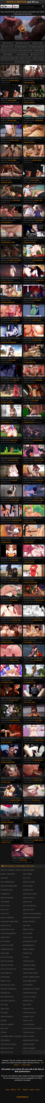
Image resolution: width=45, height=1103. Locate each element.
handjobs (5, 977)
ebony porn (39, 460)
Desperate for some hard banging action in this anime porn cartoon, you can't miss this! (34, 512)
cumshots (23, 54)
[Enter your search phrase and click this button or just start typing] (42, 6)
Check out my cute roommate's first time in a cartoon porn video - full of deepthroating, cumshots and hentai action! (34, 532)
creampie (40, 51)
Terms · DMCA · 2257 (13, 1089)
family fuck (6, 240)
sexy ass (5, 910)
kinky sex (38, 200)
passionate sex (30, 682)
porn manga (14, 262)
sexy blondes (7, 742)
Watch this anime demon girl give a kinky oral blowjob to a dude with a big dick (34, 272)
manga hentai (7, 282)
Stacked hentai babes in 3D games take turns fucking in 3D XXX (34, 632)
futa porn (12, 100)
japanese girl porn (9, 921)
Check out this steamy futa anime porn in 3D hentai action (11, 672)
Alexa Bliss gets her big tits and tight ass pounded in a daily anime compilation (34, 392)
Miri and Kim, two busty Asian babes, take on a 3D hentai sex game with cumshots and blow (34, 432)
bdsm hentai (29, 200)
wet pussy (26, 58)
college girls (29, 997)
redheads (5, 993)
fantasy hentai (8, 1001)
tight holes (15, 80)
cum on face (38, 54)
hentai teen (29, 462)
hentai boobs (29, 302)
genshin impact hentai (11, 1036)
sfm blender (29, 969)
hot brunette (7, 222)
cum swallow (29, 1012)
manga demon (7, 1024)
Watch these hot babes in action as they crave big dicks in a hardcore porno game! (34, 312)
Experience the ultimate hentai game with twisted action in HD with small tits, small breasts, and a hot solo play (11, 592)
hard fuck (6, 560)
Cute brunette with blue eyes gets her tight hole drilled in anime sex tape (11, 612)
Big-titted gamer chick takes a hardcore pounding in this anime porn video (34, 572)
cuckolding (29, 622)
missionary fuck (31, 202)
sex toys (5, 442)
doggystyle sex (10, 51)
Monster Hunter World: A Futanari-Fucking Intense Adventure (11, 772)
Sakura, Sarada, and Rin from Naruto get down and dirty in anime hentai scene (11, 512)
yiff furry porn (30, 973)
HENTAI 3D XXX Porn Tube (11, 138)
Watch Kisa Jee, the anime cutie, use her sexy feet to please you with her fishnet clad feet (34, 692)
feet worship (29, 1048)
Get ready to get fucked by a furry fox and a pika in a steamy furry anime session (11, 552)
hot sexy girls (23, 62)
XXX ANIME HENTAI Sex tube (11, 118)
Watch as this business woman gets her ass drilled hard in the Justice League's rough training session (34, 412)
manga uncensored (9, 342)
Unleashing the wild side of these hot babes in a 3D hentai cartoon (11, 712)
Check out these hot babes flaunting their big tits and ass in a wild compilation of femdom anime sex (34, 552)
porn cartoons (15, 260)
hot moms (16, 320)
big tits (4, 100)
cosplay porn (7, 400)
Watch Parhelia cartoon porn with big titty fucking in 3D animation (11, 692)
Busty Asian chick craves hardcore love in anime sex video (11, 292)
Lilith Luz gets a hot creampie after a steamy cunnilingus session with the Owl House (34, 452)
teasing (38, 300)
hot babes (39, 58)
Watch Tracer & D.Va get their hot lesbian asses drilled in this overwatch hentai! (11, 332)
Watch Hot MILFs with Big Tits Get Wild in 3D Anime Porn (34, 372)
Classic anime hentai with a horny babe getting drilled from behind (34, 812)
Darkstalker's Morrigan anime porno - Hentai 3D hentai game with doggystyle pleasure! (34, 592)
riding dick (6, 82)
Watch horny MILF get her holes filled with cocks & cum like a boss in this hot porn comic (11, 812)
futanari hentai (7, 682)
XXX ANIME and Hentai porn (11, 158)
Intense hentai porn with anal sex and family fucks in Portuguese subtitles (11, 652)
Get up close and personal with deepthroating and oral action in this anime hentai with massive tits (11, 252)
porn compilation (8, 220)
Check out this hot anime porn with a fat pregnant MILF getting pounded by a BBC (11, 412)
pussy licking (30, 222)
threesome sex (37, 47)
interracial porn (8, 242)
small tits (28, 122)
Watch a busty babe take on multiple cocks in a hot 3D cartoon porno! (11, 832)
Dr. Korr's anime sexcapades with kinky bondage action (34, 732)
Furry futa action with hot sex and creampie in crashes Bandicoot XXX (11, 792)
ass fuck (8, 43)
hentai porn (6, 320)
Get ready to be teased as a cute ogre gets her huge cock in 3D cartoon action (34, 772)
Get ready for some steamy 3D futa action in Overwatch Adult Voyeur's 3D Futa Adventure (34, 712)
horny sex (13, 322)
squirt (15, 480)
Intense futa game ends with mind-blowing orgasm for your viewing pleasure (34, 672)
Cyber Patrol (26, 1065)
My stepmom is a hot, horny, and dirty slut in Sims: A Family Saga (34, 352)
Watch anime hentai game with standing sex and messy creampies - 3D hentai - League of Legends (11, 272)
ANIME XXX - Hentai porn (33, 118)
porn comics (29, 949)
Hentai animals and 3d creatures (16, 870)
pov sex (39, 222)
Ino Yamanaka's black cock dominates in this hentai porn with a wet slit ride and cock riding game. (34, 832)
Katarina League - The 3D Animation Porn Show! (11, 352)
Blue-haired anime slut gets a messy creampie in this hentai (34, 332)
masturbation (29, 981)
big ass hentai (30, 82)
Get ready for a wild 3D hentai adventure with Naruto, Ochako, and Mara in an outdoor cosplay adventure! (34, 492)
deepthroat (22, 47)
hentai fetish (7, 965)
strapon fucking (9, 1044)
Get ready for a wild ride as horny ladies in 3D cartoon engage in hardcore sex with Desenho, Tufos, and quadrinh (11, 312)
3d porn (8, 54)
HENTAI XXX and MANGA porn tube (34, 138)
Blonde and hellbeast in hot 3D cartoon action (11, 732)
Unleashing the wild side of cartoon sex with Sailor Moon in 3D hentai (11, 432)
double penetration (32, 1028)
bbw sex (4, 1028)
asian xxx (40, 480)
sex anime (39, 220)
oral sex (5, 80)
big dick (5, 260)
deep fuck (6, 662)
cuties (26, 957)
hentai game (29, 300)
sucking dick (26, 51)
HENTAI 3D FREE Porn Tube (11, 78)
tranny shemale (8, 989)
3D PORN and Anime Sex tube (34, 98)
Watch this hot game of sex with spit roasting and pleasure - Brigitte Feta (11, 632)
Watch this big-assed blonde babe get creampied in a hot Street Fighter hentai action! (34, 792)
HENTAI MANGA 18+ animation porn (34, 78)
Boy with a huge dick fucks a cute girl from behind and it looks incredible (11, 472)
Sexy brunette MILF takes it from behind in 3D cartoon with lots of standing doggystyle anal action (34, 252)
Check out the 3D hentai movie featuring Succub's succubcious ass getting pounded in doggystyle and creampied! (11, 752)
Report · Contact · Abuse (31, 1089)
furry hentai (23, 43)
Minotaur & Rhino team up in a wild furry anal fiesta (11, 572)
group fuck (6, 842)
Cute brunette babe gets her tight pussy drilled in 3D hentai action (11, 492)
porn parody (7, 1016)
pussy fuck (8, 47)
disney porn (15, 102)
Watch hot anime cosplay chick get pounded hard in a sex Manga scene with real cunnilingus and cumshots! (34, 752)
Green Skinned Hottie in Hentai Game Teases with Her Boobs (34, 292)
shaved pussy (7, 1052)
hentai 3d (28, 282)
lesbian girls (29, 120)
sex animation (30, 220)
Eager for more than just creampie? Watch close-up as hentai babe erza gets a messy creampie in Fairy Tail (34, 472)
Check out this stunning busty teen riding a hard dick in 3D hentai (34, 652)
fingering (40, 322)
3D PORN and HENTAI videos (11, 98)
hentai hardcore (10, 58)
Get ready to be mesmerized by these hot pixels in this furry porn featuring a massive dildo (11, 452)
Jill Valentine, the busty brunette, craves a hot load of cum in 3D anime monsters (11, 372)
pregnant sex (7, 1048)
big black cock (30, 242)
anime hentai (6, 542)
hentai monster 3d (8, 740)
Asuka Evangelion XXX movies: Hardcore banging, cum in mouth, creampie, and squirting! (22, 852)
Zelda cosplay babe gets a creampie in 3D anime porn (11, 392)
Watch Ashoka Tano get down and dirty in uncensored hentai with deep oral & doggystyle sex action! (11, 532)
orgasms (38, 43)
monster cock (30, 280)
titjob (3, 1032)
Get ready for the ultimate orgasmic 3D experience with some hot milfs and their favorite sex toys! (34, 612)
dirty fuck (37, 342)
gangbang (28, 985)
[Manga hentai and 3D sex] (2, 6)
